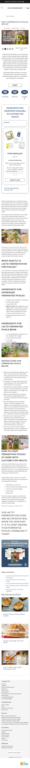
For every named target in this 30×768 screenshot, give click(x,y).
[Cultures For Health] (15, 8)
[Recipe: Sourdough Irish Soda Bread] (15, 631)
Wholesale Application (7, 746)
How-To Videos (5, 705)
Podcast (4, 732)
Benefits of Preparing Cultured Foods (11, 717)
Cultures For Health (16, 757)
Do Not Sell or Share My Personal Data (11, 693)
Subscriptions (5, 695)
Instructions (5, 740)
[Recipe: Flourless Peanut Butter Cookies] (15, 604)
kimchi (14, 501)
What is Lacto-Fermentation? (9, 716)
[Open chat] (23, 763)
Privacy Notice (5, 692)
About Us (4, 684)
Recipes (12, 16)
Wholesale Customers (7, 748)
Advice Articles (5, 735)
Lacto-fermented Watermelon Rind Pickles (17, 583)
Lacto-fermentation (7, 270)
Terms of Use (5, 690)
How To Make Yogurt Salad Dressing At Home (12, 668)
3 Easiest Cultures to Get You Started (11, 719)
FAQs (3, 706)
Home (7, 16)
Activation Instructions (7, 708)
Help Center (5, 709)
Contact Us (4, 689)
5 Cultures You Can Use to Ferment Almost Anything (15, 722)
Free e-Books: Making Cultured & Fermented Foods (15, 724)
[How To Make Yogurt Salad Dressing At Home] (15, 657)
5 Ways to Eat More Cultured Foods (11, 720)
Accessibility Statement (7, 697)
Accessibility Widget (7, 698)
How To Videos (5, 736)
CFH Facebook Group (7, 730)
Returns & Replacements (8, 687)
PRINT (15, 85)
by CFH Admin (7, 28)
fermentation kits (11, 469)
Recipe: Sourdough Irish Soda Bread (13, 642)
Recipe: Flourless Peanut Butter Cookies (14, 615)
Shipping (4, 685)
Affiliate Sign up (6, 733)
